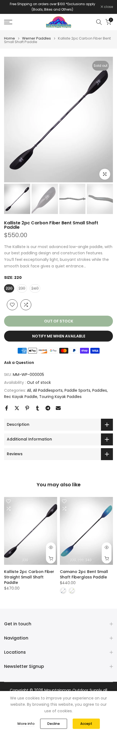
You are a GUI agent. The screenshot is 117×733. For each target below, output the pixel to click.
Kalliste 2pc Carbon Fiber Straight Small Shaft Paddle (29, 577)
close (108, 6)
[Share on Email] (58, 408)
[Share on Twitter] (16, 408)
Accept (86, 723)
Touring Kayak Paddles (60, 396)
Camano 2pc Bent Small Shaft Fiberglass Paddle (84, 574)
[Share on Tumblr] (37, 408)
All (29, 390)
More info (26, 723)
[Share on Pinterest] (27, 408)
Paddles (99, 390)
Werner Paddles (36, 38)
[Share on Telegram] (47, 408)
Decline (53, 723)
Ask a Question (19, 362)
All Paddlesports (48, 390)
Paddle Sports (77, 390)
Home (9, 38)
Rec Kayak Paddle (20, 396)
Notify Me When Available (58, 336)
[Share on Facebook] (6, 408)
